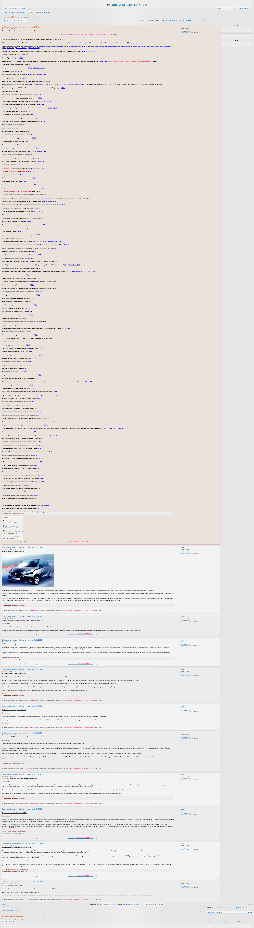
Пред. (3, 904)
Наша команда (211, 921)
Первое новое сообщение (147, 20)
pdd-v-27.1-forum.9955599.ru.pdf (13, 536)
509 (186, 20)
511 (192, 20)
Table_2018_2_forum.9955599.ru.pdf (14, 531)
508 (183, 20)
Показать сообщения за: (95, 904)
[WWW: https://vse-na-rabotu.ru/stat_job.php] (182, 35)
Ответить (6, 20)
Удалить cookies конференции (223, 921)
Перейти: (202, 912)
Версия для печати (210, 22)
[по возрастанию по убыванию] (153, 904)
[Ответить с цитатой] (169, 27)
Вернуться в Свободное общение (11, 910)
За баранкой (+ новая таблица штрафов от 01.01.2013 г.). (23, 548)
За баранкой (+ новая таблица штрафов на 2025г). (22, 17)
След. (250, 904)
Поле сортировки (120, 904)
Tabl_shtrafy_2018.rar (10, 521)
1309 (203, 20)
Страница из (169, 20)
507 (180, 20)
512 (195, 20)
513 (198, 20)
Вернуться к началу (219, 543)
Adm (5, 28)
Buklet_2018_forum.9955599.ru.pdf (13, 526)
